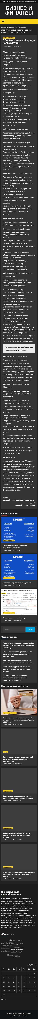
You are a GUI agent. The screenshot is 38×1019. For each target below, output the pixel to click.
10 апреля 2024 (17, 550)
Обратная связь (30, 1)
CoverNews (14, 1016)
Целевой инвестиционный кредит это (18, 498)
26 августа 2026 (17, 724)
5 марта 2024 (17, 46)
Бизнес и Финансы (19, 10)
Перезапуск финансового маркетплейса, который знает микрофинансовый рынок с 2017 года (18, 645)
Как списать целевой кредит (15, 618)
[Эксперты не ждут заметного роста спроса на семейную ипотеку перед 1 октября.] (19, 818)
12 (14, 982)
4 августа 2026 (17, 800)
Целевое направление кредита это (17, 583)
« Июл (3, 999)
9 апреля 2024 (17, 620)
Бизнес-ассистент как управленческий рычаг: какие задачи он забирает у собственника (18, 654)
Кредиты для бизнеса (9, 713)
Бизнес (5, 752)
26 (14, 990)
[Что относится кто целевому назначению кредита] (19, 530)
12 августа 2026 (17, 763)
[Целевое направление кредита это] (19, 567)
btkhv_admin (7, 46)
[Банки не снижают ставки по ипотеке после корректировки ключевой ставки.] (19, 781)
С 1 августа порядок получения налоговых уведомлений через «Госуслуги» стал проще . (15, 677)
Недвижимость (7, 791)
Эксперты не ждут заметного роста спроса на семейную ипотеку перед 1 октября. (17, 669)
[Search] (34, 21)
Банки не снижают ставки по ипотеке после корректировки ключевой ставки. (18, 661)
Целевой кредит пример (25, 504)
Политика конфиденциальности (13, 1)
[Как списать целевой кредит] (19, 602)
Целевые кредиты (8, 37)
